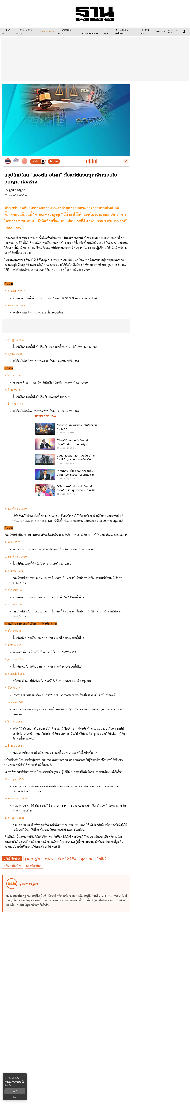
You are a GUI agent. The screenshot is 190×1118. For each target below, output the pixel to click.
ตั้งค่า (14, 1097)
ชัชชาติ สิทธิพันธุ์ (67, 858)
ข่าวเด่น (49, 858)
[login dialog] (184, 31)
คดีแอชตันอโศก (13, 865)
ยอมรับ (15, 1091)
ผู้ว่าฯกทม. (86, 858)
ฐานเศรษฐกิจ (32, 858)
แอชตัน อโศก (33, 865)
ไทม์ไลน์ (101, 858)
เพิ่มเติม (7, 1085)
